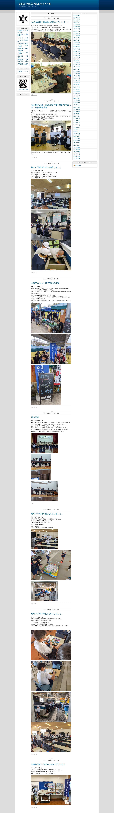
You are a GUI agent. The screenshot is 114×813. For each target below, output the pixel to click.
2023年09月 (76, 82)
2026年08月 (76, 15)
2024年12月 (76, 51)
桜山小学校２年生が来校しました (46, 167)
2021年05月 (76, 145)
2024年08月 (76, 60)
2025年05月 (76, 40)
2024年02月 (76, 71)
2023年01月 (76, 100)
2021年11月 (76, 131)
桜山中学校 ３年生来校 (23, 56)
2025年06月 (76, 38)
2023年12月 (76, 76)
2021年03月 (76, 149)
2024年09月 (76, 58)
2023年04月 (76, 93)
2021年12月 (76, 129)
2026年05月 (76, 20)
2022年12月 (76, 102)
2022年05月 (76, 118)
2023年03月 (76, 96)
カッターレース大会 (23, 38)
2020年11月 (76, 158)
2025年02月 (76, 46)
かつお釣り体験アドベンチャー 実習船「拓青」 (23, 45)
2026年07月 (76, 17)
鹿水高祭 (35, 417)
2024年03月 (76, 69)
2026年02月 (76, 24)
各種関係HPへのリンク (23, 71)
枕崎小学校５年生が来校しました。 (47, 614)
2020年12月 (76, 156)
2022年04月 (76, 120)
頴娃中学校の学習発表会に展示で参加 (48, 764)
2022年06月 (76, 116)
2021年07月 (76, 140)
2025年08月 (76, 33)
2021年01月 (76, 154)
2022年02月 (76, 125)
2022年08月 (76, 111)
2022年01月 (76, 127)
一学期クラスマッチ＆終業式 (23, 53)
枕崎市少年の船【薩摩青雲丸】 (23, 49)
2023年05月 (76, 91)
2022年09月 (76, 109)
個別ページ (34, 95)
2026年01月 (76, 26)
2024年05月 (76, 64)
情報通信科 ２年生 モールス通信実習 (23, 64)
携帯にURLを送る (23, 89)
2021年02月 (76, 152)
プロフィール (23, 94)
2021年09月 (76, 136)
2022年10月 (76, 107)
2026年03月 (76, 22)
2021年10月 (76, 134)
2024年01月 (76, 73)
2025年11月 (76, 31)
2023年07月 (76, 87)
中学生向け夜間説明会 (23, 40)
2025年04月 (76, 42)
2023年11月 (76, 78)
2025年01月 (76, 49)
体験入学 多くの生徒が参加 (23, 31)
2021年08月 (76, 138)
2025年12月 (76, 29)
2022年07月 (76, 114)
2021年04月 (76, 147)
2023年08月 (76, 84)
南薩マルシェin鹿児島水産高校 (45, 283)
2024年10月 (76, 55)
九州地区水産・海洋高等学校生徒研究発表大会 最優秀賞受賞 (51, 106)
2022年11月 (76, 105)
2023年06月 (76, 89)
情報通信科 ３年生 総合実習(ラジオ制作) (23, 60)
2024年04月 (76, 67)
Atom (79, 165)
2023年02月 (76, 98)
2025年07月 (76, 35)
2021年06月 (76, 143)
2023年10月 (76, 80)
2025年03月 (76, 44)
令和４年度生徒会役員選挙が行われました (50, 22)
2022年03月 (76, 122)
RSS (76, 165)
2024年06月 (76, 62)
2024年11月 (76, 53)
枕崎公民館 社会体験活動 (23, 35)
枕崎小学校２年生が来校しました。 (47, 514)
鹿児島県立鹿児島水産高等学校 (35, 3)
